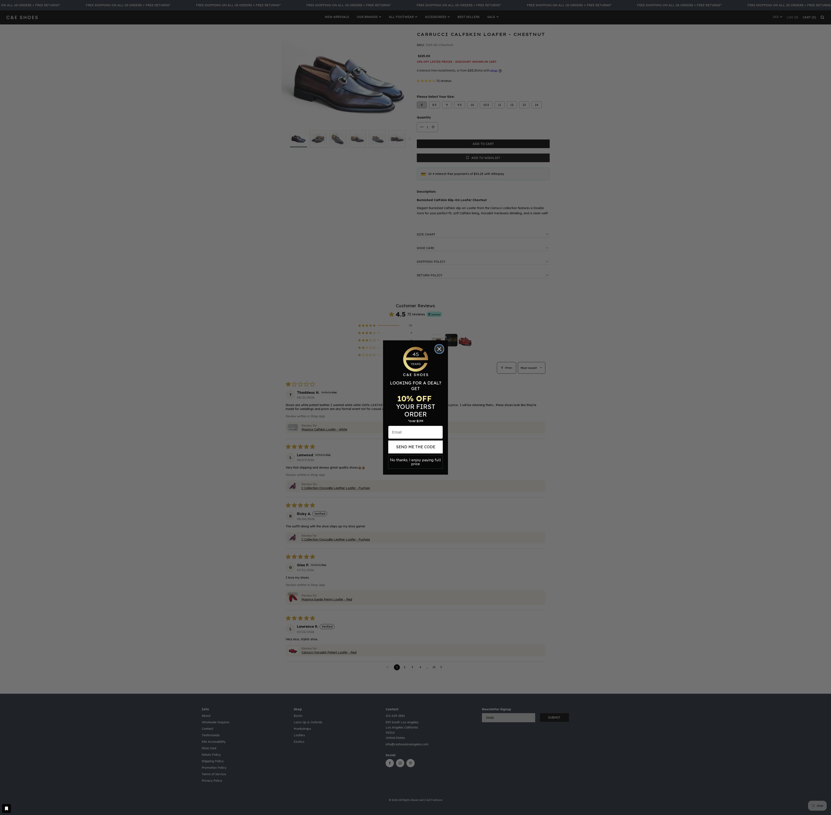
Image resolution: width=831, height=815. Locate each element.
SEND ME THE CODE (415, 446)
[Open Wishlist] (6, 808)
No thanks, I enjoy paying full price (415, 461)
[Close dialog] (439, 349)
